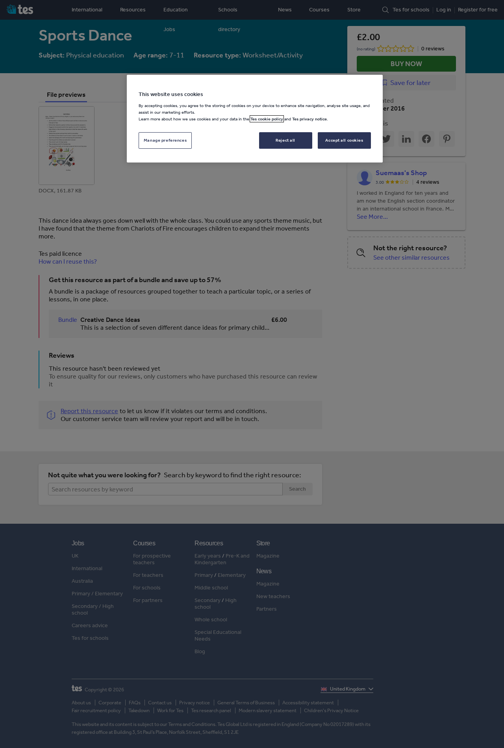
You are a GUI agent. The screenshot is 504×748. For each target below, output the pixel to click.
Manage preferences (165, 140)
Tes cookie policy (266, 119)
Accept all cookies (344, 140)
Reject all (285, 140)
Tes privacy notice (309, 119)
